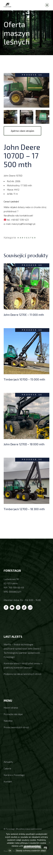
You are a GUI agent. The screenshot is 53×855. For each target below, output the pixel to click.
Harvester (27, 238)
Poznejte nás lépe (13, 714)
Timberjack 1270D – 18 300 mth (24, 509)
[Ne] (49, 842)
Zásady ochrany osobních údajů (31, 850)
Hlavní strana (11, 707)
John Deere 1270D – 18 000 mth (24, 444)
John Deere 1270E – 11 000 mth (24, 314)
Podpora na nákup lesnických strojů (22, 673)
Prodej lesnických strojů (16, 727)
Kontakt (8, 781)
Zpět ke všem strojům (22, 130)
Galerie (7, 768)
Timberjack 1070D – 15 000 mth (24, 379)
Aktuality (8, 761)
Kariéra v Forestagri (14, 774)
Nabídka (8, 720)
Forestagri (10, 829)
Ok (10, 850)
